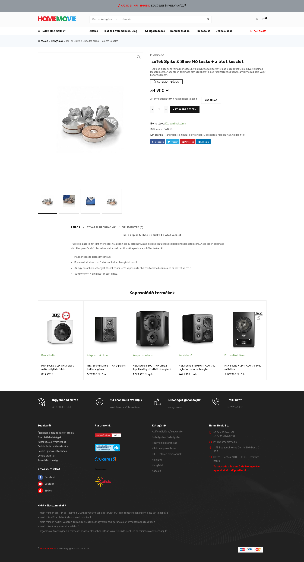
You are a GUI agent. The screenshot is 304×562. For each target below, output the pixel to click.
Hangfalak (57, 41)
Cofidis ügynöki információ (53, 451)
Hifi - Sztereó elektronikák (167, 454)
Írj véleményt (157, 55)
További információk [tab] (101, 227)
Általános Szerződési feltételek (56, 432)
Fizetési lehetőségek (49, 437)
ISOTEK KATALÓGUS (167, 81)
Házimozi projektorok (164, 448)
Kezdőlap (43, 41)
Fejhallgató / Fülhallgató (166, 437)
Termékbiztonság (48, 460)
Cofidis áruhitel (46, 455)
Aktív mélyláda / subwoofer (167, 431)
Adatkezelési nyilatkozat (52, 442)
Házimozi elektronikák (190, 134)
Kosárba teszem (185, 109)
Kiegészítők (210, 134)
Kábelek (156, 471)
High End (157, 459)
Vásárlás (211, 100)
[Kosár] (263, 19)
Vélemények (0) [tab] (132, 227)
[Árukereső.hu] (105, 459)
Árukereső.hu (100, 470)
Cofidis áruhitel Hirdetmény (53, 446)
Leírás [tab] (75, 227)
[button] (138, 57)
